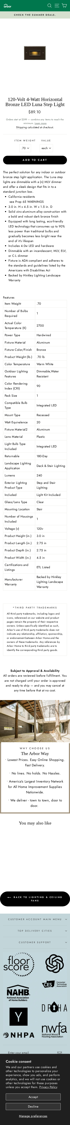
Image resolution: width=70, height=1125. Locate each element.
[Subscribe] (59, 1053)
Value (46, 140)
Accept (33, 1097)
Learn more (40, 123)
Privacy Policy (48, 1087)
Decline (33, 1106)
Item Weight (25, 140)
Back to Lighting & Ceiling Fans (37, 898)
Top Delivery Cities (35, 931)
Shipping (21, 127)
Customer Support (35, 942)
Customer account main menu (35, 919)
